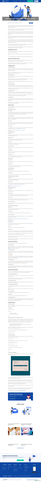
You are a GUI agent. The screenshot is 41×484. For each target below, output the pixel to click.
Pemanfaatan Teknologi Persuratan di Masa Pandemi (17, 130)
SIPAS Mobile (4, 469)
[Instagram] (3, 476)
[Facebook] (5, 476)
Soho (19, 466)
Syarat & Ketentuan (16, 469)
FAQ (8, 469)
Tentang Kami (15, 466)
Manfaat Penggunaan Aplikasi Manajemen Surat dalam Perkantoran (19, 218)
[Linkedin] (6, 476)
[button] (29, 23)
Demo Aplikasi (9, 466)
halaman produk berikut (22, 390)
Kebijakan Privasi (15, 470)
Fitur (3, 466)
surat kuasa (21, 256)
